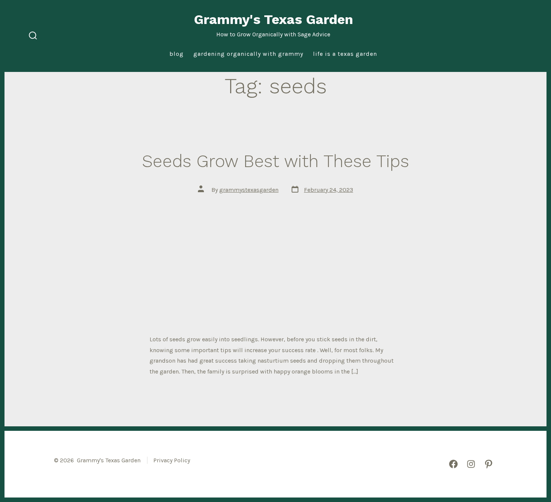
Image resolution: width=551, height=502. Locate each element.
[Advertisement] (275, 257)
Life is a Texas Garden (345, 53)
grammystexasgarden (248, 189)
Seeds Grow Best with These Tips (275, 161)
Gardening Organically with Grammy (248, 53)
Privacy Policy (171, 460)
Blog (176, 53)
